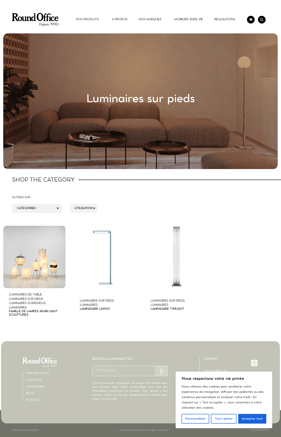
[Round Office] (35, 19)
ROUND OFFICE (260, 430)
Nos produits (37, 373)
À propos (34, 380)
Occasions (35, 386)
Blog (30, 393)
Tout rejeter (224, 418)
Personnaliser (195, 418)
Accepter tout (252, 418)
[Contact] (251, 20)
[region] (224, 399)
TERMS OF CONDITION (25, 430)
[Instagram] (254, 363)
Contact (33, 400)
